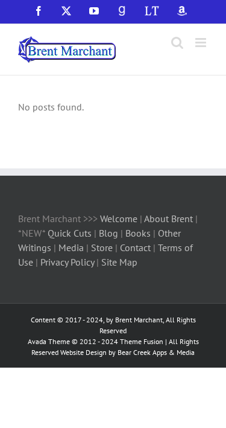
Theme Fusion (141, 341)
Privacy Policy (67, 262)
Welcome (118, 218)
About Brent (168, 218)
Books (139, 233)
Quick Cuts (70, 233)
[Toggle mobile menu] (201, 42)
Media (72, 247)
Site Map (119, 262)
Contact (135, 247)
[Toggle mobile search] (177, 42)
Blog (110, 233)
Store (103, 247)
